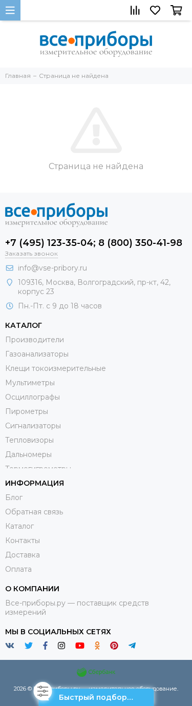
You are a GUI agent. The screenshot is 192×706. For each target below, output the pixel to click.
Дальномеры (28, 454)
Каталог (19, 526)
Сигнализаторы (33, 425)
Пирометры (26, 411)
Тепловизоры (29, 440)
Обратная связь (34, 511)
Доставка (22, 554)
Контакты (22, 540)
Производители (34, 339)
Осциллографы (32, 397)
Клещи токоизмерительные (55, 368)
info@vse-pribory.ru (52, 268)
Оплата (18, 569)
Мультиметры (30, 382)
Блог (14, 497)
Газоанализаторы (37, 354)
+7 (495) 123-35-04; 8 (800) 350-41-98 (93, 242)
